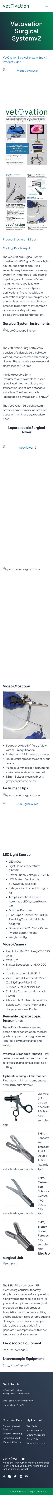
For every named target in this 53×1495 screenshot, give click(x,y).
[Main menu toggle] (46, 6)
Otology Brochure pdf (17, 248)
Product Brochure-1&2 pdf (19, 239)
